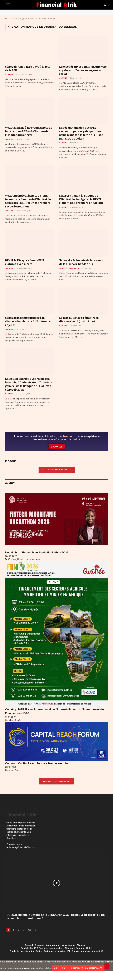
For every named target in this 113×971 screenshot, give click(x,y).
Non (64, 968)
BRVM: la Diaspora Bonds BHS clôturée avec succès (24, 262)
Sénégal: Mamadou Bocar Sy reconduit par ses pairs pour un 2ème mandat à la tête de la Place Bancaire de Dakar (81, 133)
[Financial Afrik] (56, 5)
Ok (55, 968)
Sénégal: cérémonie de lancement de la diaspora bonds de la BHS (81, 262)
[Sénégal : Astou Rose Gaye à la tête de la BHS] (29, 49)
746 (29, 930)
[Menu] (8, 4)
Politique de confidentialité (86, 968)
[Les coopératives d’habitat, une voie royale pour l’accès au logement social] (83, 49)
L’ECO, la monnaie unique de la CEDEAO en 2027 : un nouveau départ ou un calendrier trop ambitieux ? (55, 916)
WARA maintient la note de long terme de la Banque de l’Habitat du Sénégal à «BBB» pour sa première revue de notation (28, 201)
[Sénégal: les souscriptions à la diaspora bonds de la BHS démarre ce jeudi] (29, 300)
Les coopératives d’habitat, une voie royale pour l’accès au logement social (83, 70)
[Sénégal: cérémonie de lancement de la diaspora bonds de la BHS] (83, 243)
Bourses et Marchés (69, 268)
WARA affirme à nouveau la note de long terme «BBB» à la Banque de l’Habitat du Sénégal (28, 131)
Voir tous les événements (56, 781)
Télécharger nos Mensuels (56, 470)
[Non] (106, 966)
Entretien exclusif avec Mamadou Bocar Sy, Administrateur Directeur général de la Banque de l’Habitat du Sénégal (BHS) (29, 384)
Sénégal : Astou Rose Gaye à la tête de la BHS (27, 68)
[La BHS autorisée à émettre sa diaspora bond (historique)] (83, 300)
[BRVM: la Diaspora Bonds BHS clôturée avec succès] (29, 243)
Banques (9, 139)
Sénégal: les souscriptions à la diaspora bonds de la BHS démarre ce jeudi (28, 321)
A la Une (9, 75)
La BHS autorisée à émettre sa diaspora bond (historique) (79, 319)
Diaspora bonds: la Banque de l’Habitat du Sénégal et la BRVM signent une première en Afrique (81, 199)
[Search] (105, 4)
